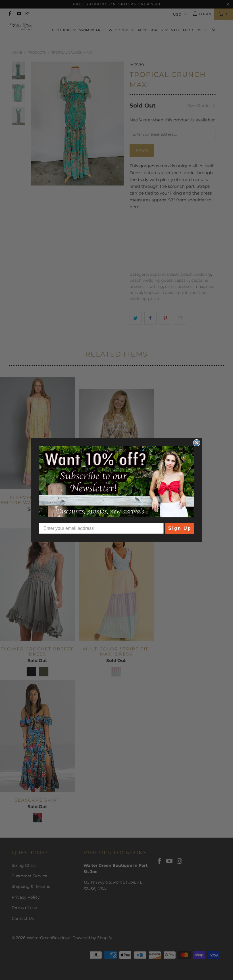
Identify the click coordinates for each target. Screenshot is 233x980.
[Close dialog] (196, 443)
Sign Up (180, 528)
